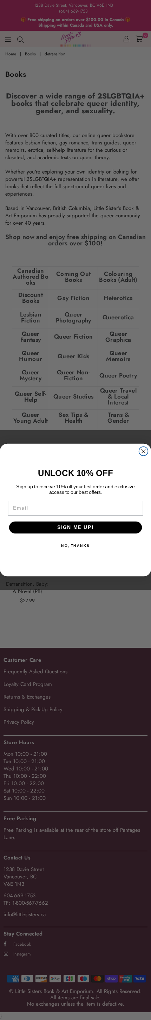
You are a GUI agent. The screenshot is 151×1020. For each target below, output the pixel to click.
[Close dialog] (143, 451)
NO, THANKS (75, 545)
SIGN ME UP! (75, 527)
